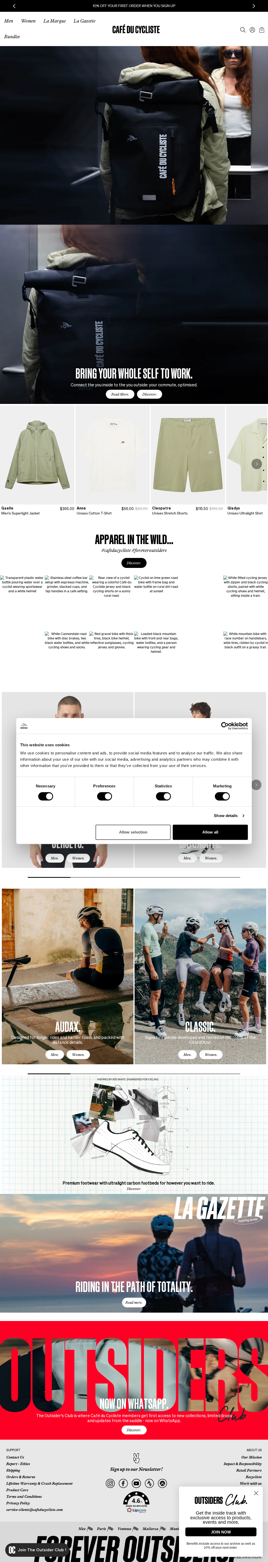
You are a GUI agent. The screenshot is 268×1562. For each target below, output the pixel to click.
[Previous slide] (14, 6)
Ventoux (124, 1529)
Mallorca (150, 1529)
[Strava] (149, 1483)
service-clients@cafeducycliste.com (34, 1510)
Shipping (13, 1470)
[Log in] (250, 29)
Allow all (210, 832)
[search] (241, 29)
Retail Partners (249, 1470)
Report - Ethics (18, 1464)
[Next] (257, 464)
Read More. (120, 394)
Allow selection (133, 832)
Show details (226, 815)
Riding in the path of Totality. (134, 1286)
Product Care (17, 1490)
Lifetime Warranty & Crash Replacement (39, 1483)
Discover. (149, 394)
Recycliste (254, 1477)
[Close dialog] (256, 1493)
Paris (101, 1529)
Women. (78, 858)
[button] (136, 1502)
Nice (82, 1529)
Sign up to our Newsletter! (136, 1469)
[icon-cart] (261, 29)
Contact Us (15, 1457)
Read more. (134, 1302)
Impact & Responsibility (243, 1464)
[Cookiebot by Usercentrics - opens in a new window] (225, 726)
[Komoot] (162, 1483)
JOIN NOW (221, 1532)
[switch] (104, 796)
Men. (55, 858)
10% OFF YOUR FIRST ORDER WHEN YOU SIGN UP (134, 5)
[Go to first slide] (254, 6)
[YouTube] (136, 1483)
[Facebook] (123, 1483)
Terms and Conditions (24, 1496)
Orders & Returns (20, 1477)
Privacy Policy (18, 1503)
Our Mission (251, 1457)
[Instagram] (110, 1483)
